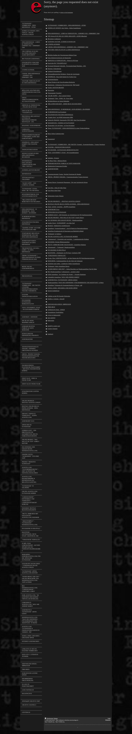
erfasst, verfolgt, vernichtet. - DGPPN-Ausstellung (61, 207)
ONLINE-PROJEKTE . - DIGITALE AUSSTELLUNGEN (64, 201)
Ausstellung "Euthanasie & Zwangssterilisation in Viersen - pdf (65, 285)
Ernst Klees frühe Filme (54, 190)
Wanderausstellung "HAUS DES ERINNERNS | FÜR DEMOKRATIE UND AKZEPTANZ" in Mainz (76, 282)
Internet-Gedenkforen (53, 291)
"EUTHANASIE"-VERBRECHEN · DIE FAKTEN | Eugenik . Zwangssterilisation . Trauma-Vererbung (76, 144)
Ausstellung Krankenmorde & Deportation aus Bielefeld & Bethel (65, 231)
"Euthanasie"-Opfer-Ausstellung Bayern (58, 266)
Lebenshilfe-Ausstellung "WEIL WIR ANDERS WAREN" (64, 277)
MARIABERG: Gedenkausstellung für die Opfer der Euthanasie (65, 261)
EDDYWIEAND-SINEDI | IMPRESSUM (59, 304)
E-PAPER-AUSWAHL (54, 44)
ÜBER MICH (51, 307)
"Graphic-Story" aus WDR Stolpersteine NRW (60, 117)
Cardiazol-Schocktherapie (55, 71)
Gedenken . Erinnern (53, 158)
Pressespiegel (51, 139)
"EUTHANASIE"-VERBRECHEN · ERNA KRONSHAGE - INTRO (67, 25)
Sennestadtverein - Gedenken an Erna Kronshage (61, 123)
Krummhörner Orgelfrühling (55, 312)
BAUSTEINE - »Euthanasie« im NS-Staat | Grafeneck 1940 (64, 253)
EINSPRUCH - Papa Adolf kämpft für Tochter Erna (62, 77)
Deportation (51, 90)
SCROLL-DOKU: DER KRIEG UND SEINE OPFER (62, 288)
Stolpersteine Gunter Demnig (55, 196)
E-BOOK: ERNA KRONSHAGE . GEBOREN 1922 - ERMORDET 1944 (68, 47)
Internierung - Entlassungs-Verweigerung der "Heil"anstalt (63, 85)
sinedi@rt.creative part (54, 326)
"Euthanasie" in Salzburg (54, 234)
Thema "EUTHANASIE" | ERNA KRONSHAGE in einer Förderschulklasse (68, 128)
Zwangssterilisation (53, 79)
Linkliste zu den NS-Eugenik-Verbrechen (59, 296)
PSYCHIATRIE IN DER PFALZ (57, 250)
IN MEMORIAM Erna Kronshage (57, 112)
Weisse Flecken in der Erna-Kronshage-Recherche (61, 82)
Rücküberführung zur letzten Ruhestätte (58, 101)
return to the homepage (66, 12)
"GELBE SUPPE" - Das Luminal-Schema (59, 96)
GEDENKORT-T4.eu (53, 209)
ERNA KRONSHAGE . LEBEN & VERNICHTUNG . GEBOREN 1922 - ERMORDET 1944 (73, 33)
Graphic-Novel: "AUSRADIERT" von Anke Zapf (61, 223)
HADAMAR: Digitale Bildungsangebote (59, 242)
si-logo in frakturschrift (54, 315)
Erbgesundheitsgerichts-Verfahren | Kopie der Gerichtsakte (64, 74)
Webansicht (107, 720)
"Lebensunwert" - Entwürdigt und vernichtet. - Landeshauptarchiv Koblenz (68, 239)
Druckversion (50, 718)
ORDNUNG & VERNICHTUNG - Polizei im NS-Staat (63, 60)
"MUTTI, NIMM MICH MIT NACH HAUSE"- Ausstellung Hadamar (67, 244)
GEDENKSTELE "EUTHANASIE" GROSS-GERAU (62, 280)
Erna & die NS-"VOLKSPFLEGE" (57, 63)
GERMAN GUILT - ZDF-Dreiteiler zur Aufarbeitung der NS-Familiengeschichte (70, 215)
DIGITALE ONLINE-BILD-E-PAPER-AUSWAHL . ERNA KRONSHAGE (68, 204)
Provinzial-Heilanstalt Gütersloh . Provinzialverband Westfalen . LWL (67, 66)
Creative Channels (52, 328)
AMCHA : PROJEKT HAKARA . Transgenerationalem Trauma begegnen (68, 177)
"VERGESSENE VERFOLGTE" (57, 255)
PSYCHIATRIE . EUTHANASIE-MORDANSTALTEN (63, 150)
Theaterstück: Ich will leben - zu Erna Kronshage (61, 125)
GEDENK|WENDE (53, 169)
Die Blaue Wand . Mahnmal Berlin (57, 161)
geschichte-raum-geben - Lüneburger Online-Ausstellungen (64, 263)
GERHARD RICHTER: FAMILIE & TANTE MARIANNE (64, 163)
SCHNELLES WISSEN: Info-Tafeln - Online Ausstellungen (64, 28)
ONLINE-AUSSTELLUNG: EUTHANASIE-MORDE (63, 236)
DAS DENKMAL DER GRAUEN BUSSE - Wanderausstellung (65, 220)
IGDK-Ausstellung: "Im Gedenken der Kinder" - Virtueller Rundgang (67, 274)
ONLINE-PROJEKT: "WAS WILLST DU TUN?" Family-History (66, 217)
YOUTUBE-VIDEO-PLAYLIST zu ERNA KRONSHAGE (64, 49)
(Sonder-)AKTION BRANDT (56, 87)
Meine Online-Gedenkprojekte (56, 133)
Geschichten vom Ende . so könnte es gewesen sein (61, 41)
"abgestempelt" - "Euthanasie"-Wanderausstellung (61, 247)
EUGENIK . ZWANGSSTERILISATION (59, 147)
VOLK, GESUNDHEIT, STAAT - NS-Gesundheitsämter (63, 152)
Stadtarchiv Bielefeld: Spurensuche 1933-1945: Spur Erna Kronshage (67, 120)
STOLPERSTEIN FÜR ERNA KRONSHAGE (60, 114)
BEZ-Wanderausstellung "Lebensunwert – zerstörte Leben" (64, 272)
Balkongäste (51, 320)
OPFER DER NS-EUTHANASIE (57, 212)
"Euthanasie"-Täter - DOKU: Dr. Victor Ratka (60, 98)
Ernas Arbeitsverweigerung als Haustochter (59, 58)
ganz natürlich (51, 318)
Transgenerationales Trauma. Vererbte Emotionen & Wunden (64, 174)
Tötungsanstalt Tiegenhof (54, 93)
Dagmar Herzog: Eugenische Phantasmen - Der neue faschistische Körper (68, 182)
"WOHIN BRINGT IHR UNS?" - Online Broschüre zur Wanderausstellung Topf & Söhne (72, 269)
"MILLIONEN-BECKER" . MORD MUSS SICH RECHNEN (65, 104)
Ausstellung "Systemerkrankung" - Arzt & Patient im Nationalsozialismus (68, 228)
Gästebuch (50, 334)
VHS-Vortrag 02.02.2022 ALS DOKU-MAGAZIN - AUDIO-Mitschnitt (67, 36)
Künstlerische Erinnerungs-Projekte (57, 166)
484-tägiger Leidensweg (54, 39)
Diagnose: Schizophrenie (54, 68)
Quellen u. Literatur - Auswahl (56, 299)
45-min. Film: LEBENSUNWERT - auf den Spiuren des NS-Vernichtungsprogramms (71, 258)
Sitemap (56, 718)
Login (109, 718)
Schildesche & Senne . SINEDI (56, 309)
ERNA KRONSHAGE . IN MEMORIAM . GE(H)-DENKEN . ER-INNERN (69, 109)
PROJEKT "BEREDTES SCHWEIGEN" (59, 226)
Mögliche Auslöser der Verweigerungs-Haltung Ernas (62, 55)
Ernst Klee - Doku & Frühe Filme (57, 188)
